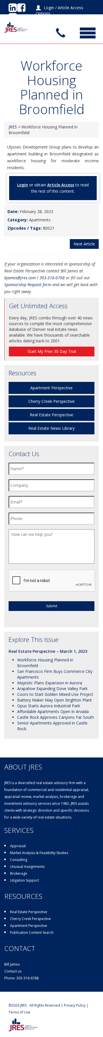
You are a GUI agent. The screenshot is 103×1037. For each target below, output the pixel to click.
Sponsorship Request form (27, 284)
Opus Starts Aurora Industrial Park (48, 705)
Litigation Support (24, 880)
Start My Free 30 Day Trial (51, 351)
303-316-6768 (52, 277)
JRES (13, 127)
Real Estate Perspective (51, 414)
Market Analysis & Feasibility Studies (39, 852)
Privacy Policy (75, 1005)
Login (49, 7)
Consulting (18, 859)
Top (98, 1032)
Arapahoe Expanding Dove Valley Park (52, 688)
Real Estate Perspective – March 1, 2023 (48, 651)
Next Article (84, 244)
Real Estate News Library (51, 428)
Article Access (60, 185)
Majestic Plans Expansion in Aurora (49, 683)
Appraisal (18, 845)
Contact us (12, 971)
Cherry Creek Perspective (51, 401)
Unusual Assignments (27, 866)
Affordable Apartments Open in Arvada (53, 711)
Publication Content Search (32, 932)
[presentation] (52, 581)
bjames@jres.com (20, 277)
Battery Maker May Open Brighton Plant (54, 700)
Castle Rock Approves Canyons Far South (55, 717)
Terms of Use (19, 1012)
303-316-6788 (27, 978)
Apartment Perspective (51, 387)
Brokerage (18, 873)
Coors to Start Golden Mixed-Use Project (55, 694)
